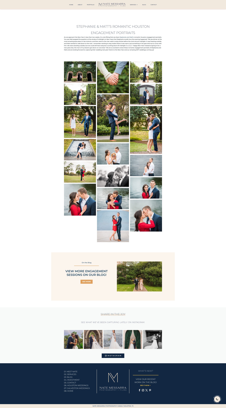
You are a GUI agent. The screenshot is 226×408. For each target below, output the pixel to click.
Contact (154, 4)
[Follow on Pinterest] (150, 390)
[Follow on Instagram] (143, 390)
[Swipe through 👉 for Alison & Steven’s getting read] (152, 339)
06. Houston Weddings (76, 385)
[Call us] (217, 399)
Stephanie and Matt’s (127, 37)
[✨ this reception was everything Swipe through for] (132, 339)
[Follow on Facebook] (139, 390)
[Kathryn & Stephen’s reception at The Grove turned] (73, 339)
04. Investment (72, 380)
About (80, 4)
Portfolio (90, 4)
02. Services (70, 374)
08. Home (68, 391)
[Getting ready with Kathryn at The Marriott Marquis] (93, 339)
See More (86, 282)
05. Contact (70, 383)
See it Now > (145, 385)
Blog (144, 4)
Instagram (114, 356)
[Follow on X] (146, 390)
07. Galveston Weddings (77, 388)
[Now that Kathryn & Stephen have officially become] (113, 339)
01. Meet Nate (70, 371)
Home (71, 4)
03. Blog (68, 377)
